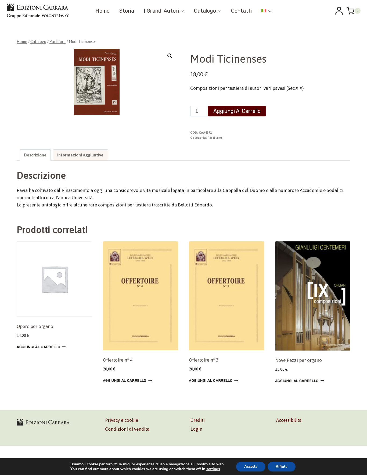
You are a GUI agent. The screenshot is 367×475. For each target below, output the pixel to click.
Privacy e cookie (121, 420)
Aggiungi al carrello (237, 111)
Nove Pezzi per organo (298, 360)
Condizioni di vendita (127, 429)
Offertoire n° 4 (117, 360)
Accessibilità (288, 420)
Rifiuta (281, 466)
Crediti (197, 420)
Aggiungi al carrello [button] (38, 347)
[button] (170, 56)
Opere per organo (35, 326)
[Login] (339, 11)
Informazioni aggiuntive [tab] (80, 155)
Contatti (241, 11)
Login (196, 429)
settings (213, 469)
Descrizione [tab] (35, 155)
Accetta (250, 466)
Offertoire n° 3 (203, 360)
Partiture (214, 138)
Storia (126, 11)
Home (102, 11)
